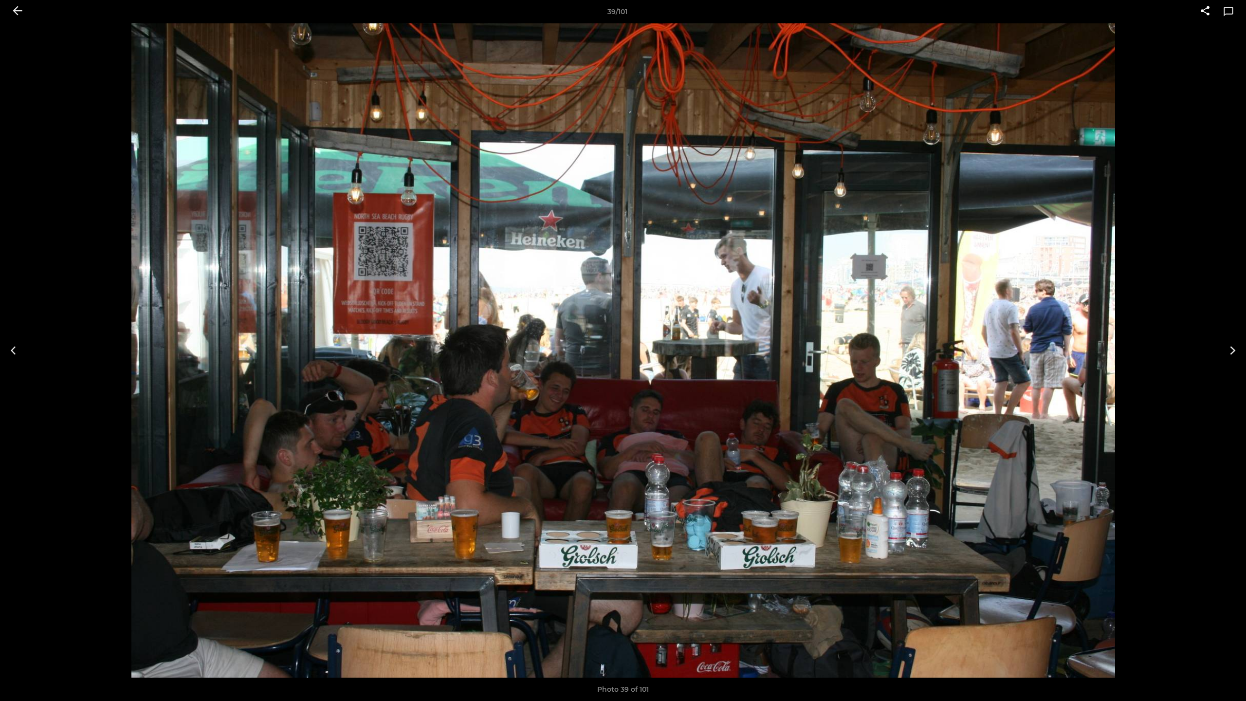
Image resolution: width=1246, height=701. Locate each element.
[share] (1205, 11)
